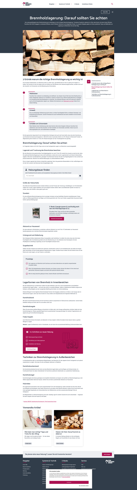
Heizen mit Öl (45, 468)
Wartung (25, 470)
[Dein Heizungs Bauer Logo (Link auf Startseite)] (27, 4)
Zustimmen (69, 482)
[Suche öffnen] (112, 4)
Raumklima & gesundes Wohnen (69, 468)
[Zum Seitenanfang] (112, 448)
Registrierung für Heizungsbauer (88, 468)
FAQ (82, 464)
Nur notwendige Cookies (84, 485)
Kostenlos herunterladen (56, 218)
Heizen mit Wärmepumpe (47, 464)
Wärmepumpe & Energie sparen (69, 464)
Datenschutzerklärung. (66, 476)
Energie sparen (26, 468)
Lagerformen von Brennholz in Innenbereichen (100, 91)
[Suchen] (80, 175)
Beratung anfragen (31, 349)
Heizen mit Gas (45, 466)
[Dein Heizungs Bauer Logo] (110, 462)
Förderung (25, 475)
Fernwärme (44, 481)
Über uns (83, 466)
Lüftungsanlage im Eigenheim (68, 466)
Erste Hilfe (105, 12)
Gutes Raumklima (27, 473)
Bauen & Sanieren (27, 466)
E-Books (77, 4)
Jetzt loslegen (107, 454)
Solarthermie (45, 470)
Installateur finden (87, 4)
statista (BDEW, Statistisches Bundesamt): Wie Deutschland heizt (40, 401)
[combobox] (51, 175)
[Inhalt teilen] (112, 12)
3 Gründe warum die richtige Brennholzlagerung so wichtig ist (101, 84)
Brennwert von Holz (68, 101)
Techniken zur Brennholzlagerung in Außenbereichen (101, 95)
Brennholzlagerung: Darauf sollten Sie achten (102, 87)
